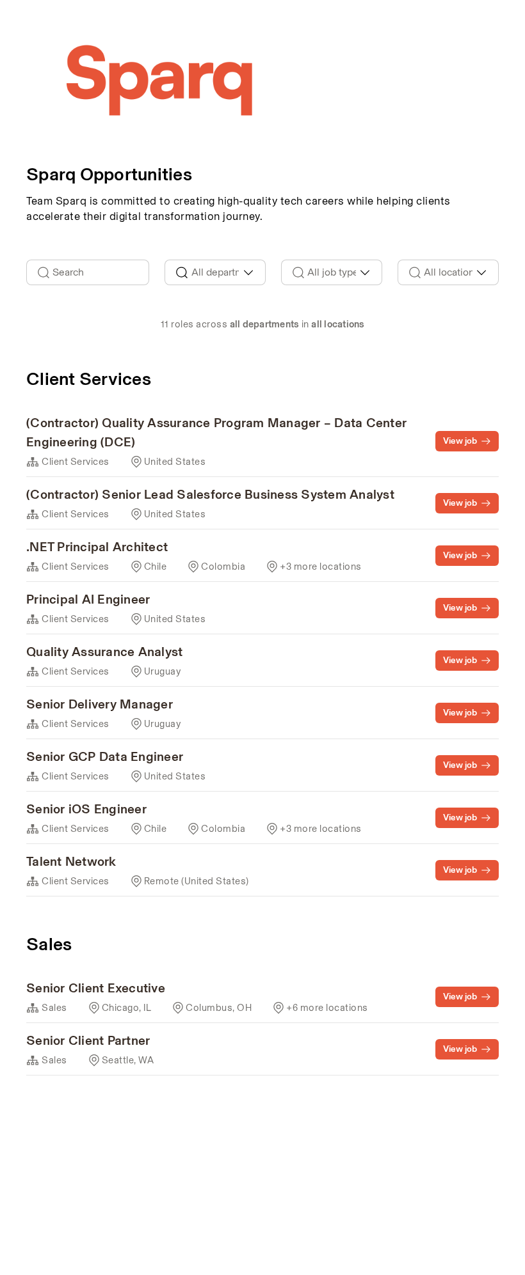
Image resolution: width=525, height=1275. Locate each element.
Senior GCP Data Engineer (104, 756)
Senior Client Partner (88, 1040)
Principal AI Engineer (88, 599)
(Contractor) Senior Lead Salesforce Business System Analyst (210, 494)
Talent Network (71, 861)
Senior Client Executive (95, 987)
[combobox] (215, 272)
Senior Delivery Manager (99, 704)
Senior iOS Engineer (86, 808)
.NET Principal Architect (97, 546)
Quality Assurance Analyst (104, 651)
